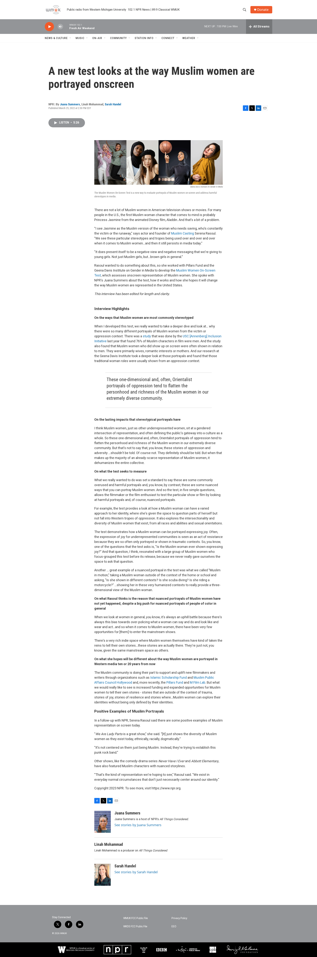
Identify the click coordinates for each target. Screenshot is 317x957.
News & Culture (56, 38)
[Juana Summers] (102, 822)
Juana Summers (70, 104)
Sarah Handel (113, 104)
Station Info (144, 38)
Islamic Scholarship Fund (168, 677)
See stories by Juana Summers (137, 825)
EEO (174, 926)
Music (80, 38)
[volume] (60, 27)
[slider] (66, 26)
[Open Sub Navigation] (70, 38)
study (147, 336)
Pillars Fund (174, 682)
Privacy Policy (179, 918)
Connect (167, 38)
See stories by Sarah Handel (136, 872)
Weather (188, 38)
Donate (263, 10)
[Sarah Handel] (102, 875)
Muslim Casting (182, 233)
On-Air (97, 38)
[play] (49, 27)
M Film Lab (197, 682)
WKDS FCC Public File (135, 926)
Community (118, 38)
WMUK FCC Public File (135, 918)
